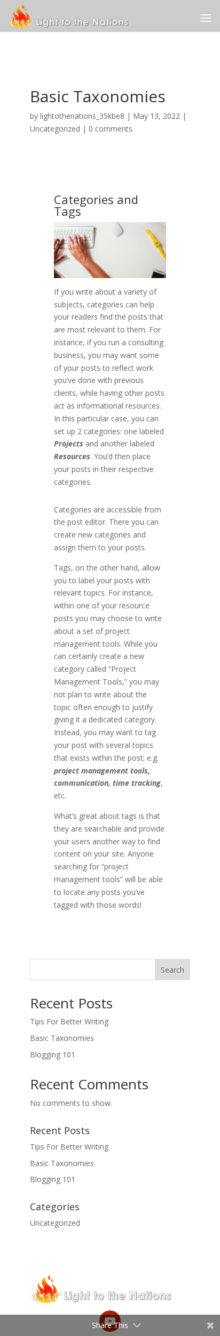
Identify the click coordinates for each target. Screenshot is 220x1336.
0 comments (110, 129)
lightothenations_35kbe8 (82, 116)
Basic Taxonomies (62, 1038)
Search (172, 970)
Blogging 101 (52, 1054)
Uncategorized (55, 129)
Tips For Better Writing (69, 1021)
